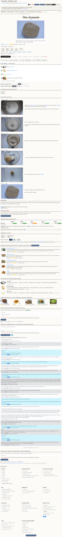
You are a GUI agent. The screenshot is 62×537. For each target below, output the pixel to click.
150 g (16, 84)
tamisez (47, 105)
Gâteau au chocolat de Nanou (24, 287)
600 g (23, 84)
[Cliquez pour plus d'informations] (24, 229)
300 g (20, 84)
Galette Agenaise (10, 265)
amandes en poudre (13, 70)
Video (40, 60)
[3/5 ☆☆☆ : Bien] (10, 46)
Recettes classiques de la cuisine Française (30, 475)
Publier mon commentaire (5, 335)
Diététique (25, 56)
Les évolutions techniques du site (50, 509)
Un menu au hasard (47, 472)
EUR (11, 239)
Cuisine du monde (26, 474)
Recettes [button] (4, 11)
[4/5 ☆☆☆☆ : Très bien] (11, 46)
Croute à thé (21, 282)
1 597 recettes (3, 3)
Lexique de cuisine (5, 492)
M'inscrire (24, 509)
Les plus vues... (5, 524)
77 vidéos (25, 3)
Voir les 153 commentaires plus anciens (31, 447)
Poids (22, 86)
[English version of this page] (31, 4)
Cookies (24, 524)
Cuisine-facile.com (9, 1)
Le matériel (25, 489)
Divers (3, 477)
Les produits (4, 494)
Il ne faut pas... (46, 492)
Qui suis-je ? (37, 4)
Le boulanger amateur (6, 509)
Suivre (34, 60)
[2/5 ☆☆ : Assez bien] (9, 46)
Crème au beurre (22, 292)
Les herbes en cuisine (6, 506)
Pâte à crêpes (25, 530)
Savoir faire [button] (17, 11)
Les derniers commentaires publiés (8, 522)
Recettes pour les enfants (27, 472)
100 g (13, 84)
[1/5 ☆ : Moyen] (8, 46)
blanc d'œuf (9, 74)
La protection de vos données (49, 513)
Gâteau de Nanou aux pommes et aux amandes (15, 289)
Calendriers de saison (6, 497)
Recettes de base (5, 480)
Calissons (26, 282)
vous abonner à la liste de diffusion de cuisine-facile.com (14, 463)
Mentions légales (47, 514)
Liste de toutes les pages (6, 527)
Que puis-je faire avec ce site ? (49, 506)
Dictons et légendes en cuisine (28, 477)
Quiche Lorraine (26, 527)
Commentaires (36, 56)
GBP (20, 239)
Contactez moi (42, 4)
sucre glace (12, 66)
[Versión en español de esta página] (33, 4)
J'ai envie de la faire (14, 60)
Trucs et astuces (5, 481)
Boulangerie (25, 470)
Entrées (3, 470)
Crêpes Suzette (25, 522)
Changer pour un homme (4, 227)
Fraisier (8, 271)
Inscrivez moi (3, 319)
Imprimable (29, 60)
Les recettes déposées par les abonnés (51, 475)
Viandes (3, 474)
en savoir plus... (24, 8)
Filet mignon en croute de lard (28, 529)
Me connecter (25, 511)
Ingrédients (14, 56)
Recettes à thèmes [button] (11, 11)
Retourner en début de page (31, 535)
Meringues (27, 292)
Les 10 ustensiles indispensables (29, 491)
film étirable (42, 174)
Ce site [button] (27, 11)
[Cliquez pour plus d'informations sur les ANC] (29, 226)
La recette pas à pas (6, 56)
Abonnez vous (48, 4)
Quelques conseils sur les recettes (8, 491)
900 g (26, 84)
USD (16, 239)
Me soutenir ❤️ (38, 11)
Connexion (58, 4)
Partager (53, 4)
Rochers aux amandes (34, 287)
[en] (19, 86)
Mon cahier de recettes (27, 506)
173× (7, 44)
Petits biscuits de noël (11, 260)
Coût (31, 56)
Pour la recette (3, 224)
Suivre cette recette (4, 459)
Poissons (3, 472)
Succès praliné (37, 282)
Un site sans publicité (47, 508)
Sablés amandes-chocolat (48, 287)
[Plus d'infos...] (28, 86)
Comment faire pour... (47, 491)
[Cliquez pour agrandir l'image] (31, 29)
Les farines (4, 508)
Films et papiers (5, 511)
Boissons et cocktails (6, 478)
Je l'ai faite (22, 60)
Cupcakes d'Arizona (10, 248)
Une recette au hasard (48, 470)
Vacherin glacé (33, 292)
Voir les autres (35, 245)
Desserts (3, 475)
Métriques (14, 86)
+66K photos (20, 3)
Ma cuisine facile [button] (32, 11)
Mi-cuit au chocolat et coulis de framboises (49, 282)
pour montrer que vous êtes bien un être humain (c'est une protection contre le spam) (20, 317)
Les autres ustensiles (27, 492)
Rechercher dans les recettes (49, 474)
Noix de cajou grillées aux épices (42, 292)
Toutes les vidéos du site (6, 529)
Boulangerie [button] (22, 11)
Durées (20, 56)
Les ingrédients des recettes (7, 495)
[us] (17, 86)
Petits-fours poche (10, 254)
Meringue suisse (31, 282)
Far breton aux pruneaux (27, 532)
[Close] (61, 7)
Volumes (25, 86)
